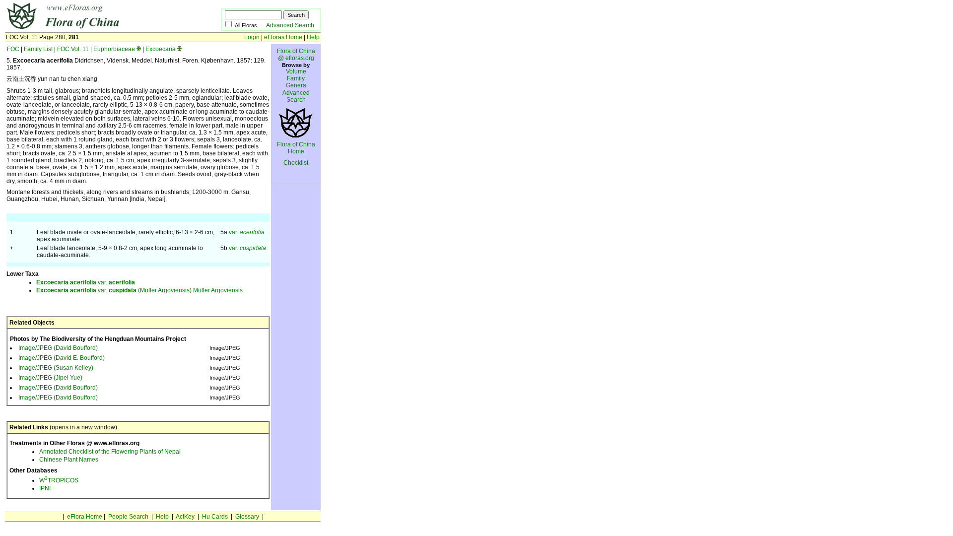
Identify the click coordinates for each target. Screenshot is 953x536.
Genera (296, 85)
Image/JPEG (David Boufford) (58, 347)
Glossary (247, 516)
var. (247, 232)
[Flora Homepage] (98, 28)
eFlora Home (84, 516)
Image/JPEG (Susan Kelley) (55, 367)
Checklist (295, 162)
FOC (13, 49)
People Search (128, 516)
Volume (296, 71)
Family (296, 78)
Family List (38, 49)
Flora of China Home (296, 148)
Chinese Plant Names (68, 459)
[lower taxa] (138, 49)
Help (313, 37)
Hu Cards (215, 516)
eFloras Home (283, 37)
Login (252, 37)
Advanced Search (290, 25)
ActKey (185, 516)
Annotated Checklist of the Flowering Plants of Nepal (110, 451)
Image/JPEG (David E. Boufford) (61, 357)
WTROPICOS (58, 480)
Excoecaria (160, 49)
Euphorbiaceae (114, 49)
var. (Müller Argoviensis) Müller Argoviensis (139, 290)
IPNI (45, 488)
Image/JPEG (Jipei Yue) (50, 377)
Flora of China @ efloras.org (296, 55)
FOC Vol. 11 (73, 49)
